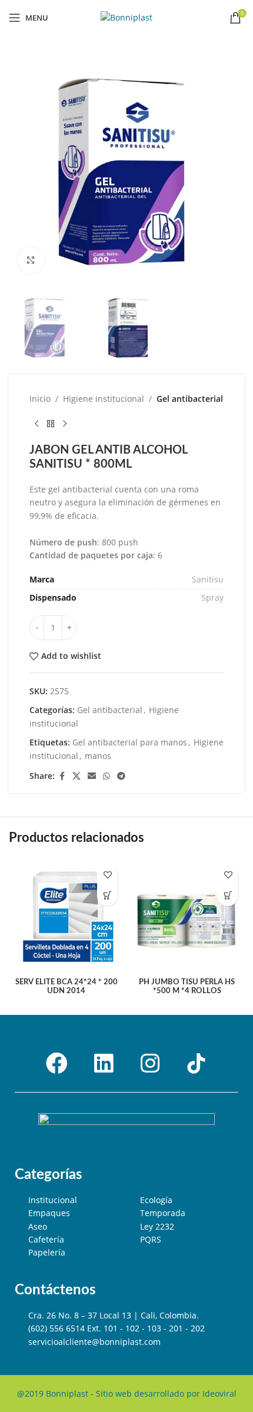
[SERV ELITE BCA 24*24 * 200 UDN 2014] (66, 916)
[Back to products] (51, 424)
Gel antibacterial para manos (129, 742)
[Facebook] (57, 1063)
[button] (107, 895)
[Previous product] (36, 424)
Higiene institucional (103, 398)
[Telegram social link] (121, 776)
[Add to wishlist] (107, 875)
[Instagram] (150, 1063)
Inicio (40, 398)
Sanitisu (208, 579)
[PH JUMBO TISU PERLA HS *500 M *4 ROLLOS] (186, 916)
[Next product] (65, 424)
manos (98, 755)
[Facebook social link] (62, 776)
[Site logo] (126, 16)
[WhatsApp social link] (106, 776)
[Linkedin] (103, 1063)
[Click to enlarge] (31, 260)
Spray (212, 597)
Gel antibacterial (190, 398)
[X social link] (76, 776)
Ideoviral (219, 1393)
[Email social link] (91, 776)
